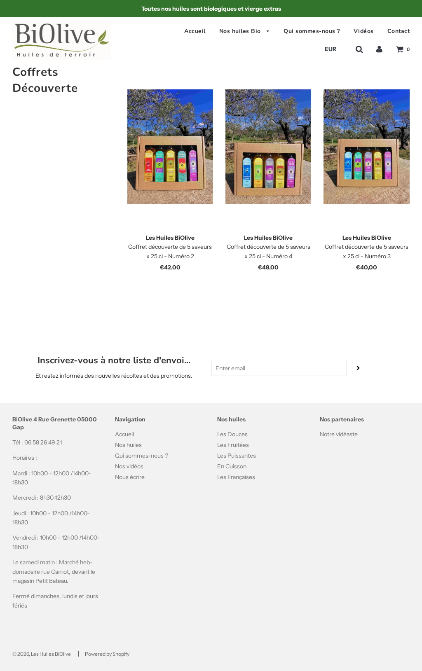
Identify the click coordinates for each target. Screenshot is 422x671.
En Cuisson (231, 466)
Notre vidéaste (339, 434)
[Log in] (379, 49)
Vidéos (364, 31)
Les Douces (232, 434)
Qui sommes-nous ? (312, 31)
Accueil (195, 31)
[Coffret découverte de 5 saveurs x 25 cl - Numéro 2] (170, 146)
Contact (398, 31)
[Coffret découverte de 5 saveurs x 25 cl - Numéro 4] (268, 146)
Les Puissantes (236, 455)
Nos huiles (128, 445)
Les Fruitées (233, 445)
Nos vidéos (129, 466)
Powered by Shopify (107, 654)
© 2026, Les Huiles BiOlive (41, 654)
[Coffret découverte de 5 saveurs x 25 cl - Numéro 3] (366, 146)
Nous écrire (130, 477)
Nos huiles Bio (241, 31)
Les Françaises (236, 477)
